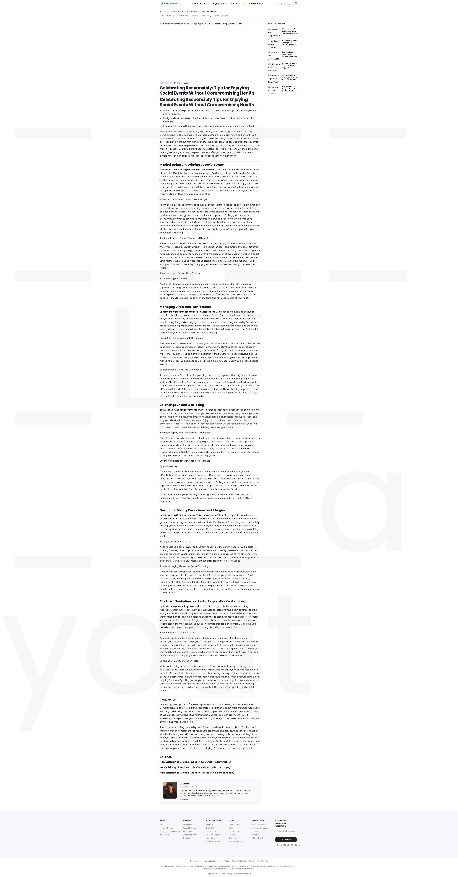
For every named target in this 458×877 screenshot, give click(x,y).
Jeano (187, 83)
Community (206, 16)
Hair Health (164, 834)
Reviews (195, 16)
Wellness (175, 11)
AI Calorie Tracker (213, 841)
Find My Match (253, 3)
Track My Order (189, 828)
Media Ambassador (260, 828)
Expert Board (234, 824)
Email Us (186, 838)
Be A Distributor (258, 824)
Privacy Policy (224, 861)
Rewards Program (213, 834)
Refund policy (210, 861)
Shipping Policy (196, 861)
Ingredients (218, 3)
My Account (188, 824)
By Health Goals (200, 3)
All (162, 16)
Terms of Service (239, 861)
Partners (255, 834)
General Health (166, 828)
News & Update (235, 841)
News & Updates (221, 16)
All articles (184, 800)
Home (162, 11)
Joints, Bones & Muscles (170, 831)
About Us (234, 3)
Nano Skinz (210, 838)
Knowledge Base (190, 834)
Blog (168, 11)
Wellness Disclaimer (246, 868)
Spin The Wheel (212, 831)
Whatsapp (187, 831)
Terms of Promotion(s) (258, 861)
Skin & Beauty (183, 16)
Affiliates (255, 831)
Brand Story (211, 828)
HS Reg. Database (259, 838)
